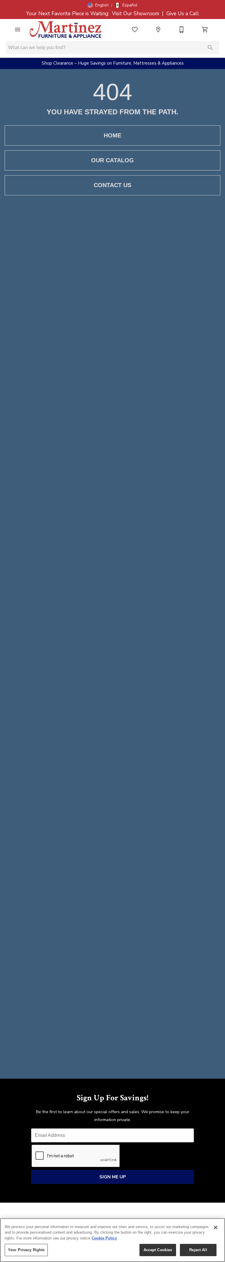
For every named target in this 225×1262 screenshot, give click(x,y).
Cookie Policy (104, 1238)
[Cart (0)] (205, 30)
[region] (112, 1240)
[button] (98, 5)
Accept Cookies (158, 1250)
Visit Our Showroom (136, 13)
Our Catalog (112, 160)
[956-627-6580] (182, 30)
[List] (135, 30)
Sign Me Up (112, 1177)
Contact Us (112, 185)
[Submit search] (210, 47)
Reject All (198, 1250)
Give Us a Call (182, 13)
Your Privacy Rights (26, 1250)
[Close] (215, 1227)
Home (112, 135)
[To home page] (65, 29)
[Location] (158, 30)
